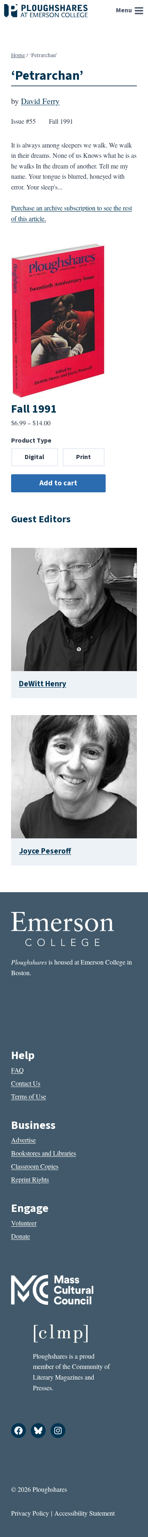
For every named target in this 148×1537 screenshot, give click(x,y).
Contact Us (25, 1083)
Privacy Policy (30, 1513)
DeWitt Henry (42, 684)
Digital (34, 457)
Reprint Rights (30, 1179)
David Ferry (40, 101)
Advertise (23, 1139)
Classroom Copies (34, 1166)
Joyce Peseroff (45, 851)
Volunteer (24, 1223)
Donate (20, 1236)
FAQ (17, 1070)
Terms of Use (28, 1096)
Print (83, 457)
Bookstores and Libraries (43, 1153)
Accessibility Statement (84, 1513)
